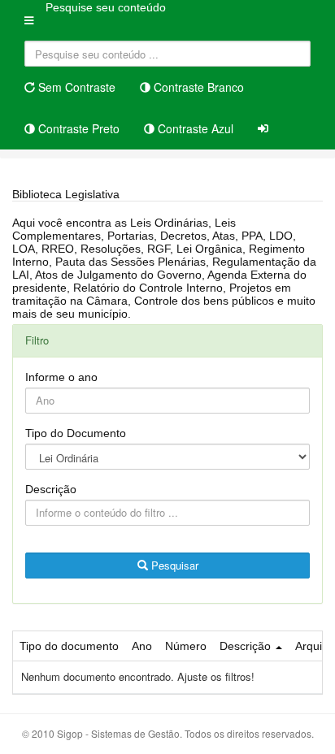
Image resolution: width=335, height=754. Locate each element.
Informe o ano (61, 377)
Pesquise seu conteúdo (106, 7)
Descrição (50, 489)
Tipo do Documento (75, 433)
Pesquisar (173, 565)
